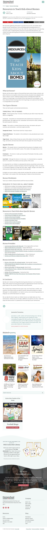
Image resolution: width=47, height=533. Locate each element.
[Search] (42, 393)
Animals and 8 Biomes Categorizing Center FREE (16, 256)
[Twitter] (8, 507)
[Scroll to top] (43, 530)
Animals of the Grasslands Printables (14, 213)
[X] (29, 22)
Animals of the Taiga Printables (12, 223)
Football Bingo (12, 424)
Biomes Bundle (20, 267)
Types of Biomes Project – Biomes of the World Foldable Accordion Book (22, 269)
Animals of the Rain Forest (11, 220)
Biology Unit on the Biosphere (12, 272)
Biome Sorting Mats (9, 267)
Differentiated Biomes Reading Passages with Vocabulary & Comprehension (23, 264)
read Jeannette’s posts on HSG (19, 326)
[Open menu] (43, 2)
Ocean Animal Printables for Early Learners (15, 215)
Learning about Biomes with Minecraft (14, 246)
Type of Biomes (16, 111)
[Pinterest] (8, 22)
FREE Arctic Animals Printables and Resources (16, 191)
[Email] (39, 22)
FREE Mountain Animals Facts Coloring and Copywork (17, 189)
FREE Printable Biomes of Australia (13, 247)
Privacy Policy (28, 528)
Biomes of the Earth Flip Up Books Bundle (15, 262)
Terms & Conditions (35, 528)
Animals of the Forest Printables (12, 217)
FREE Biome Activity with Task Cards (13, 249)
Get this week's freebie (12, 427)
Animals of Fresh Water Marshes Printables (15, 218)
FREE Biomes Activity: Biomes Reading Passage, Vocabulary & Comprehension (23, 251)
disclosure (28, 18)
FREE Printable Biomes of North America (14, 254)
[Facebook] (18, 22)
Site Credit (17, 528)
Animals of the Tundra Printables (13, 222)
